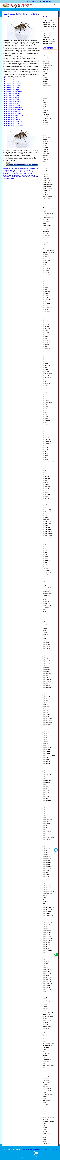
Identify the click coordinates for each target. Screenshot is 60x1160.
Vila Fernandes (46, 371)
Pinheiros (45, 102)
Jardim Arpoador (47, 1034)
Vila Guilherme (46, 391)
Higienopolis (46, 623)
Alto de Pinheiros (47, 572)
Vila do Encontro (47, 350)
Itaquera (45, 81)
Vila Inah (45, 398)
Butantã (45, 597)
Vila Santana (46, 525)
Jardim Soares (46, 948)
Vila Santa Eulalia (47, 523)
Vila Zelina (45, 566)
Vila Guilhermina (46, 393)
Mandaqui (45, 997)
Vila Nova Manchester (48, 465)
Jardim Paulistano (47, 845)
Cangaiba (45, 161)
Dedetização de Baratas (21, 168)
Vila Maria (45, 428)
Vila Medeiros (46, 400)
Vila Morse (45, 449)
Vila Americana (46, 268)
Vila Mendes (45, 406)
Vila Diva (45, 346)
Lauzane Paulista (47, 85)
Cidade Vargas (46, 190)
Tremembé (45, 1004)
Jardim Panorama (47, 833)
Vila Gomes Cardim (47, 387)
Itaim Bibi (45, 77)
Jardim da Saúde (47, 724)
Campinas (45, 1073)
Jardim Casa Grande (47, 699)
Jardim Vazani (46, 975)
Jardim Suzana (46, 954)
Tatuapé (45, 895)
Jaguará (44, 636)
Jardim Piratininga (47, 862)
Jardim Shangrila (46, 944)
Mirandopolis (46, 87)
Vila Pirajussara (46, 494)
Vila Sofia (45, 548)
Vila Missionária (46, 437)
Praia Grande (46, 1053)
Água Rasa (45, 147)
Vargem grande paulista (48, 1065)
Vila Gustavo (46, 356)
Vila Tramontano (47, 558)
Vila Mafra (45, 426)
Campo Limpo (46, 1018)
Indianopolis (45, 71)
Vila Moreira (45, 447)
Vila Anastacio (46, 270)
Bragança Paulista (47, 1143)
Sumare (44, 132)
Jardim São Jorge (47, 926)
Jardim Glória (46, 759)
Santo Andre (46, 1047)
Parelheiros (45, 95)
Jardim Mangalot (47, 800)
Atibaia (44, 1092)
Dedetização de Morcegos (17, 170)
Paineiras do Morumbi (48, 217)
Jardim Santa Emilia (47, 886)
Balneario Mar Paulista (48, 576)
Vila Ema (45, 359)
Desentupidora (24, 173)
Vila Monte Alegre (47, 441)
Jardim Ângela (46, 658)
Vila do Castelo (46, 348)
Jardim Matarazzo (47, 665)
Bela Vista (45, 157)
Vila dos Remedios (47, 358)
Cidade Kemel (46, 176)
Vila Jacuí (45, 412)
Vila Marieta (45, 219)
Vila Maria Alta (46, 430)
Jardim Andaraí (46, 656)
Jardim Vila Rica (46, 985)
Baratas (29, 1)
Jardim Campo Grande (48, 693)
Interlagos (45, 73)
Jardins (44, 991)
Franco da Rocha (47, 1090)
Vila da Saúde (46, 338)
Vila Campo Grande (47, 307)
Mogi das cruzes (47, 1059)
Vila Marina (45, 233)
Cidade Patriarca (47, 182)
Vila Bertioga (46, 293)
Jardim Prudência (47, 870)
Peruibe (44, 1098)
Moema (44, 89)
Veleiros (44, 135)
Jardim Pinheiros (46, 860)
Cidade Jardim (46, 172)
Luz (43, 209)
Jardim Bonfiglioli (47, 679)
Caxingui (45, 615)
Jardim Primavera (47, 866)
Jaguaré (44, 640)
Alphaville (45, 1038)
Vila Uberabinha (46, 560)
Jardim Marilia (46, 810)
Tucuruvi (45, 1002)
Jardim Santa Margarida (48, 891)
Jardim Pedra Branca (48, 849)
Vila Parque (45, 480)
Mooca (44, 211)
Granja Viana (46, 200)
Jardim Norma (46, 827)
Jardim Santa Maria (47, 893)
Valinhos (45, 1069)
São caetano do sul (47, 1045)
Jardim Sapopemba (47, 940)
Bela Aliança (45, 155)
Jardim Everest (46, 751)
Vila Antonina (46, 278)
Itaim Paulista (46, 79)
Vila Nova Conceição (47, 463)
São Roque (45, 1119)
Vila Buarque (46, 295)
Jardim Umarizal (46, 971)
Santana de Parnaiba (48, 1110)
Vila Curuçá (45, 334)
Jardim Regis (46, 874)
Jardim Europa (46, 749)
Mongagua (45, 1104)
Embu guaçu (46, 1075)
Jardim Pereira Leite (47, 852)
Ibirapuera (45, 626)
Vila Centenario (46, 319)
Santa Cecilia (46, 241)
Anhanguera (45, 149)
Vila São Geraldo (47, 539)
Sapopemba (46, 128)
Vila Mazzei (45, 305)
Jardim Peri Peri (46, 856)
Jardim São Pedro (47, 934)
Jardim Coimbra (46, 710)
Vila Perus (45, 490)
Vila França (45, 379)
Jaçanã (44, 638)
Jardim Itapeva (46, 782)
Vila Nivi (44, 457)
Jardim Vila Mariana (47, 983)
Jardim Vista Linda (47, 989)
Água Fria (45, 143)
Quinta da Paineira (47, 235)
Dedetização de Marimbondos (17, 175)
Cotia (44, 1067)
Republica (45, 239)
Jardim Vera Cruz (47, 977)
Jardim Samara (46, 884)
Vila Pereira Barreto (47, 486)
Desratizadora (14, 173)
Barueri (44, 1039)
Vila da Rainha (46, 336)
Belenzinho (45, 584)
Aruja (44, 1057)
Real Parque (45, 903)
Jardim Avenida (46, 669)
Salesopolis (45, 1084)
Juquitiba (45, 1127)
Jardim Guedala (46, 767)
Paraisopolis (46, 93)
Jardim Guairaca (46, 761)
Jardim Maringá (46, 812)
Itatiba (44, 1141)
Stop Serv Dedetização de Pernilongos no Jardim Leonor (35, 1149)
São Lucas (45, 120)
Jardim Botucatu (47, 681)
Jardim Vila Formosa (47, 981)
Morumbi (45, 1006)
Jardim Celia (45, 704)
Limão (44, 995)
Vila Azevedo (46, 283)
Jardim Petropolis (47, 858)
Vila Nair (45, 451)
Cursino (44, 619)
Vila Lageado (46, 418)
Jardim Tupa (46, 967)
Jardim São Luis (46, 928)
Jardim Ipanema (46, 776)
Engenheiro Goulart (47, 65)
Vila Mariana (46, 433)
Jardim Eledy (46, 745)
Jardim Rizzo (46, 878)
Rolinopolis (45, 110)
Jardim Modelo (46, 815)
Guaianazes (45, 69)
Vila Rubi (45, 515)
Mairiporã (45, 1129)
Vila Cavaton (46, 315)
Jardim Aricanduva (47, 663)
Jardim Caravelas (47, 697)
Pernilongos (55, 1)
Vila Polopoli (46, 496)
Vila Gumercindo (47, 377)
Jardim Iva (45, 784)
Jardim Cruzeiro (46, 714)
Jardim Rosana (46, 882)
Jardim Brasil (46, 683)
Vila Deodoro (46, 344)
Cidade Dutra (46, 171)
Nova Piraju (45, 1024)
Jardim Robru (46, 880)
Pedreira (45, 96)
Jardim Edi (45, 743)
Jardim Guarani (46, 763)
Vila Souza (45, 552)
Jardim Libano (46, 792)
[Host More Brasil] (35, 1157)
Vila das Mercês (46, 342)
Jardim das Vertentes (48, 736)
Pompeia (45, 227)
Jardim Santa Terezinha (48, 907)
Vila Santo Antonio (47, 529)
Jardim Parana (46, 835)
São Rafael (45, 126)
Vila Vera (45, 564)
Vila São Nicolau (46, 543)
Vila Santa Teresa (47, 527)
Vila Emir (45, 361)
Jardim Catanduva (47, 700)
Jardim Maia (45, 798)
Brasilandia (45, 159)
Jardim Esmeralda (47, 747)
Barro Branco (46, 580)
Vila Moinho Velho (47, 439)
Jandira (44, 1114)
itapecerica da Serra (47, 1078)
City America (46, 63)
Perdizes (45, 98)
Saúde (44, 246)
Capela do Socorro (47, 163)
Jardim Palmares (47, 831)
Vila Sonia (45, 550)
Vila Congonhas (46, 326)
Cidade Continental (47, 169)
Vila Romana (46, 513)
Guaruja (44, 1102)
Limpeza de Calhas (8, 178)
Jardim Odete (46, 829)
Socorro (45, 897)
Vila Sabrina (45, 517)
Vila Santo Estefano (47, 531)
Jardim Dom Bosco (47, 737)
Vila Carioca (45, 309)
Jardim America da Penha (49, 650)
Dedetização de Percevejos (49, 39)
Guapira (44, 202)
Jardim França (46, 757)
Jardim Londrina (46, 794)
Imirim (44, 630)
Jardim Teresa (46, 960)
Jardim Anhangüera (47, 660)
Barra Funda (46, 153)
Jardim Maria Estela (47, 806)
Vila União (45, 562)
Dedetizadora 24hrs (16, 176)
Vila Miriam (45, 435)
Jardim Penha (46, 850)
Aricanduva (45, 151)
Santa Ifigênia (46, 243)
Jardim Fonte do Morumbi (49, 755)
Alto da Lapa (46, 568)
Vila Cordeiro (46, 330)
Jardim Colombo (46, 712)
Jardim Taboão (46, 956)
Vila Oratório (46, 472)
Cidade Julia (45, 174)
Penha (44, 223)
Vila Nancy (45, 453)
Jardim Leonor (46, 790)
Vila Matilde (45, 297)
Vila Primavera (46, 502)
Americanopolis (46, 52)
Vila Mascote (46, 258)
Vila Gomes (45, 385)
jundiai (44, 1063)
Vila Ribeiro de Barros (48, 511)
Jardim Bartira (46, 671)
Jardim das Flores (47, 728)
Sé (43, 248)
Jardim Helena (46, 769)
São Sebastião (46, 1106)
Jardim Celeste (46, 702)
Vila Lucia (45, 422)
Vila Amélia (45, 266)
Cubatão (45, 1135)
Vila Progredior (46, 504)
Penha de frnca (46, 1014)
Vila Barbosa (46, 285)
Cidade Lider (46, 178)
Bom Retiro (45, 585)
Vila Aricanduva (46, 282)
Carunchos (35, 1)
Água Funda (45, 145)
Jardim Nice (45, 825)
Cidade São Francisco (48, 184)
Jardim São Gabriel (47, 923)
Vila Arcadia (45, 280)
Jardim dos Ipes (46, 739)
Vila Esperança (46, 365)
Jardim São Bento (47, 913)
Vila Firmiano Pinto (47, 373)
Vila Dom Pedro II (47, 352)
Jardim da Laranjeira (47, 718)
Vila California (46, 301)
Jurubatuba (45, 83)
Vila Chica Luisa (46, 321)
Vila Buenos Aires (47, 299)
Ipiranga (45, 632)
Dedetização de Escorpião (18, 172)
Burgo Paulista (46, 595)
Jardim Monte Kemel (48, 819)
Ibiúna (44, 1125)
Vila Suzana (45, 554)
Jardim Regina (46, 872)
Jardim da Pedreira (47, 720)
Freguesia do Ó (46, 198)
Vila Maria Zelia (46, 137)
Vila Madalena (46, 424)
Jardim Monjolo (46, 817)
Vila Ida (44, 396)
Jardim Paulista (46, 843)
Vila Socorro (46, 547)
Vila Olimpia (45, 471)
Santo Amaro (46, 114)
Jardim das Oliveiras (47, 734)
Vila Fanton (45, 369)
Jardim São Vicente (47, 938)
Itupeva (44, 1137)
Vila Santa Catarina (47, 521)
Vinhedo (45, 1139)
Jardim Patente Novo (48, 841)
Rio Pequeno (46, 901)
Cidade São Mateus (47, 186)
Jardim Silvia (45, 946)
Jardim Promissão (47, 868)
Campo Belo (46, 601)
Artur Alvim (45, 54)
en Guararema (46, 1082)
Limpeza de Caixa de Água (30, 176)
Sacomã (44, 899)
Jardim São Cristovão (48, 919)
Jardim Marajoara (47, 802)
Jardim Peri (45, 854)
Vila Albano (45, 254)
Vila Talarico (46, 556)
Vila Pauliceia (46, 484)
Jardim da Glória (46, 716)
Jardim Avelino (46, 667)
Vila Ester (45, 367)
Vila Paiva (45, 474)
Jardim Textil (46, 962)
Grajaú (44, 621)
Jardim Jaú (45, 788)
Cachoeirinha (46, 56)
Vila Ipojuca (45, 408)
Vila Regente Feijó (47, 509)
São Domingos (46, 116)
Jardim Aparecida (47, 661)
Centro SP (45, 617)
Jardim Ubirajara (47, 969)
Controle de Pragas (8, 168)
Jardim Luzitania (46, 796)
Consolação (45, 194)
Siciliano (44, 130)
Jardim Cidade (46, 706)
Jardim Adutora (46, 642)
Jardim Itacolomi (47, 780)
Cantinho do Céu (47, 605)
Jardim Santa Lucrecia (48, 889)
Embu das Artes (46, 1115)
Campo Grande (46, 603)
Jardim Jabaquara (47, 786)
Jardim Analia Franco (48, 652)
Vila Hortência (46, 1030)
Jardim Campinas (47, 689)
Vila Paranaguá (46, 478)
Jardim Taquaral (46, 958)
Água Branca (46, 141)
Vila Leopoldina (46, 420)
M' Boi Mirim (46, 999)
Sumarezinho (46, 133)
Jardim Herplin (46, 771)
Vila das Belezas (46, 340)
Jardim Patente (46, 839)
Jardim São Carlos (47, 917)
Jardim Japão (46, 1028)
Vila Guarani (45, 389)
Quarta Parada (46, 231)
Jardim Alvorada (46, 646)
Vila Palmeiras (46, 476)
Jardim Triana (46, 965)
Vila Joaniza (45, 416)
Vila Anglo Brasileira (47, 274)
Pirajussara (45, 106)
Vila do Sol (45, 354)
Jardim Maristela (47, 813)
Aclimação (45, 139)
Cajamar (45, 1071)
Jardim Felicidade (47, 753)
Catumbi (45, 613)
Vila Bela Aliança (46, 291)
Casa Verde (45, 165)
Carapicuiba (45, 1108)
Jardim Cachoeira (47, 687)
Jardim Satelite (46, 942)
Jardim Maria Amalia (47, 804)
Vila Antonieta (46, 276)
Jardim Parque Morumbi (48, 837)
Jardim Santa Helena (47, 888)
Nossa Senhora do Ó (48, 213)
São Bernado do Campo (48, 1043)
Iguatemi (45, 628)
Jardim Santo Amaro (47, 909)
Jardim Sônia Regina (47, 950)
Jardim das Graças (47, 730)
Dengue (42, 1)
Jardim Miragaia (46, 732)
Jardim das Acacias (47, 722)
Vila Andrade (46, 272)
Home (55, 5)
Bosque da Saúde (47, 587)
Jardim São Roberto (47, 936)
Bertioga (45, 1096)
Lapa (44, 204)
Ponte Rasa (45, 229)
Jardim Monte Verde (47, 821)
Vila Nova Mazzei (47, 467)
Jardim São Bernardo (48, 915)
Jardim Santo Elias (47, 911)
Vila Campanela (46, 303)
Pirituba (44, 108)
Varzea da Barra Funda (48, 252)
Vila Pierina (45, 492)
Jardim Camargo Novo (48, 691)
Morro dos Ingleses (47, 1001)
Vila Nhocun (45, 455)
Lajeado (45, 993)
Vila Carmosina (46, 311)
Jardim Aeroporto (47, 644)
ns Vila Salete (46, 519)
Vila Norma (45, 459)
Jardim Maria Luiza (47, 808)
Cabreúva (45, 1131)
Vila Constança (46, 328)
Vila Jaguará (45, 414)
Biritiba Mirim (46, 1080)
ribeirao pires (46, 1061)
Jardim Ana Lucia (47, 654)
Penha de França (47, 225)
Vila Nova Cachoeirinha (48, 461)
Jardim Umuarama (47, 973)
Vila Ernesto (45, 363)
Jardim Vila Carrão (47, 979)
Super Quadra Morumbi (48, 250)
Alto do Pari (45, 574)
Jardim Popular (46, 864)
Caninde (44, 59)
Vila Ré (44, 508)
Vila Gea (45, 381)
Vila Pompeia (46, 498)
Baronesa (45, 578)
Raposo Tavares (47, 237)
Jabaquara (45, 482)
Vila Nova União (46, 469)
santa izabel (45, 1086)
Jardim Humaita (46, 773)
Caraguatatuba (46, 1100)
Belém (44, 582)
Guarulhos (45, 1055)
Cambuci (45, 599)
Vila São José (46, 541)
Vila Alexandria (46, 260)
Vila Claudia (45, 317)
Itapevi (44, 1112)
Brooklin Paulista (47, 593)
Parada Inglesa (46, 221)
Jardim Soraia (46, 952)
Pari (43, 905)
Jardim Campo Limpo (48, 695)
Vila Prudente (46, 506)
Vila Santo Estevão (47, 533)
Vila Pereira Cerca (47, 488)
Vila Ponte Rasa (46, 500)
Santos (44, 1049)
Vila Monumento (47, 443)
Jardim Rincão (46, 876)
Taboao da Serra (47, 1077)
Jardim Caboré (46, 685)
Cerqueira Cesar (46, 61)
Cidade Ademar (46, 167)
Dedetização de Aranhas (49, 34)
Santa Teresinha (46, 245)
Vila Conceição (46, 324)
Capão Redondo (46, 607)
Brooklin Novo (46, 591)
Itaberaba (45, 75)
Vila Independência (47, 402)
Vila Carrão (45, 313)
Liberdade (45, 208)
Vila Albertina (46, 256)
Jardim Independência (48, 774)
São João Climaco (47, 118)
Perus (44, 100)
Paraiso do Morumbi (48, 1012)
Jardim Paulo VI (46, 847)
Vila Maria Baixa (46, 432)
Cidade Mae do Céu (47, 180)
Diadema (45, 1041)
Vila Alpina (45, 264)
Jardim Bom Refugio (47, 677)
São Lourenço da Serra (48, 1117)
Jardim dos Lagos (47, 741)
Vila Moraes (45, 445)
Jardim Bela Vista (47, 673)
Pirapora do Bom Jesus (48, 1121)
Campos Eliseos (46, 58)
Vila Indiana (45, 404)
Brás (44, 589)
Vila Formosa (46, 375)
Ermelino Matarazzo (47, 67)
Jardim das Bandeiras (48, 726)
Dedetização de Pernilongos (49, 26)
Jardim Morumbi (46, 823)
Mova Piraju (45, 215)
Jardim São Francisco (48, 921)
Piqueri (44, 104)
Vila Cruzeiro (46, 332)
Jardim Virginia (46, 987)
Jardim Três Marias (47, 964)
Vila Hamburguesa (47, 395)
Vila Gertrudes (46, 383)
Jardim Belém (46, 675)
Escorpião (48, 1)
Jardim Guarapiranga (48, 765)
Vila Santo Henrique (47, 535)
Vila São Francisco (47, 537)
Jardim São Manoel (47, 930)
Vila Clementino (46, 322)
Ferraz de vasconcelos (48, 1094)
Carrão (44, 611)
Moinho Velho (46, 91)
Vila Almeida (45, 262)
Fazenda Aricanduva (47, 196)
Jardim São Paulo (47, 932)
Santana (45, 112)
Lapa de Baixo (46, 206)
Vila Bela (45, 289)
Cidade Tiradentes (47, 188)
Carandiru (45, 609)
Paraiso (44, 1010)
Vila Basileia (45, 287)
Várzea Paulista (46, 1133)
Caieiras (44, 1123)
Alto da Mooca (46, 570)
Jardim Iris (45, 778)
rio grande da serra (47, 1088)
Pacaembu (45, 1008)
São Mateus (45, 122)
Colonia (44, 192)
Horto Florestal (46, 624)
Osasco (44, 1051)
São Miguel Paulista (47, 124)
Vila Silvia (45, 545)
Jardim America (46, 648)
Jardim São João (46, 925)
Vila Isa (44, 410)
